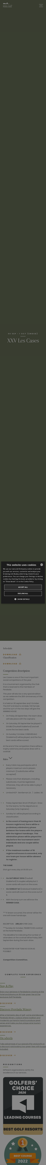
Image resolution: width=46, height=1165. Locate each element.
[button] (23, 599)
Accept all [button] (23, 587)
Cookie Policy (28, 581)
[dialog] (23, 582)
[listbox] (41, 564)
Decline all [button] (23, 593)
